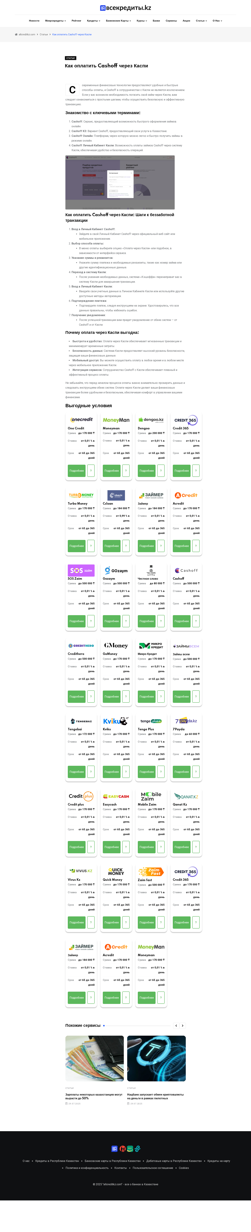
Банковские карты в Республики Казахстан (113, 1161)
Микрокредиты (54, 20)
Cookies (184, 1168)
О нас (216, 20)
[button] (176, 1026)
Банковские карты (117, 20)
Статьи (200, 20)
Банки (156, 20)
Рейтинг (76, 20)
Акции (186, 20)
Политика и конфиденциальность (87, 1168)
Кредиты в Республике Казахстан (57, 1161)
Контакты (120, 1168)
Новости (34, 20)
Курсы (141, 20)
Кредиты (92, 20)
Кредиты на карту (218, 1161)
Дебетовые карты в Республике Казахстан (174, 1161)
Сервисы (171, 20)
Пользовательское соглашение (153, 1168)
